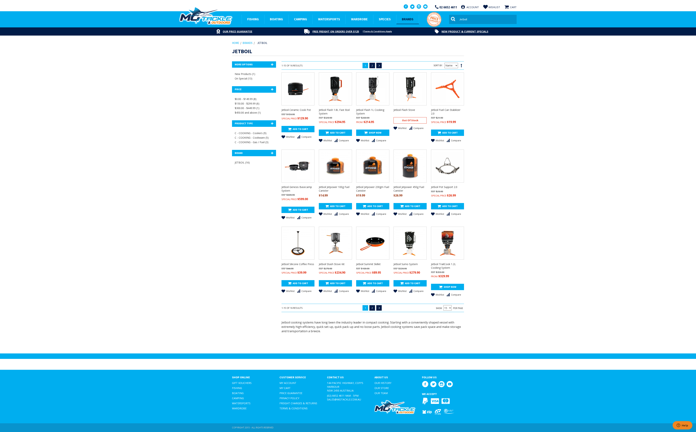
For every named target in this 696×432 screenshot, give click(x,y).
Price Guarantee (290, 393)
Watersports (241, 403)
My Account (287, 383)
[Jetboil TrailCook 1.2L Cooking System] (447, 243)
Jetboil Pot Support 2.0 (444, 187)
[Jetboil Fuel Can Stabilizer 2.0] (447, 88)
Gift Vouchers (242, 383)
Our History (382, 383)
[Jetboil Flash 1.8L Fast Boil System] (335, 88)
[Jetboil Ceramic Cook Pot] (297, 88)
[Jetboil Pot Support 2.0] (447, 166)
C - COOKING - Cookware (252, 137)
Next (379, 65)
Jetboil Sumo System (405, 264)
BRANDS (407, 19)
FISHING (253, 19)
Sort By (438, 65)
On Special (243, 78)
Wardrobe (239, 408)
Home (235, 43)
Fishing (237, 388)
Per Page (458, 308)
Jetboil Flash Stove (404, 110)
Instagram (441, 384)
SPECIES (385, 19)
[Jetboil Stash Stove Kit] (335, 243)
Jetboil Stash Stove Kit (332, 264)
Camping (238, 398)
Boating (238, 393)
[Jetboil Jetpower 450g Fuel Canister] (409, 166)
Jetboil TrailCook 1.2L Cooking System (443, 265)
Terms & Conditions (293, 408)
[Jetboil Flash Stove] (409, 88)
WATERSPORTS (329, 19)
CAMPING (300, 19)
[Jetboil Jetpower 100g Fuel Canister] (335, 166)
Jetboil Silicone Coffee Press (297, 264)
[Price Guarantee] (434, 19)
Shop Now (375, 132)
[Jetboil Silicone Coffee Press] (297, 243)
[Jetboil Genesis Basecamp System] (297, 166)
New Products (245, 74)
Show (439, 308)
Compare (306, 136)
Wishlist (290, 136)
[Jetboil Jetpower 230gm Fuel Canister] (372, 166)
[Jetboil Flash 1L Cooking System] (372, 88)
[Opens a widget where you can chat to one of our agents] (682, 425)
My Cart (285, 388)
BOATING (276, 19)
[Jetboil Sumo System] (409, 243)
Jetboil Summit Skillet (368, 264)
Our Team (381, 393)
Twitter (433, 384)
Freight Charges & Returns (298, 403)
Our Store (381, 388)
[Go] (453, 19)
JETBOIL (242, 162)
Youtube (449, 384)
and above (248, 112)
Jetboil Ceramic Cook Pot (296, 110)
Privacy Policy (289, 398)
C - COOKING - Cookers (250, 133)
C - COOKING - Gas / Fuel (251, 142)
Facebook (425, 384)
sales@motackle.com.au (344, 399)
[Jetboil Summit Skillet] (372, 243)
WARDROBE (359, 19)
